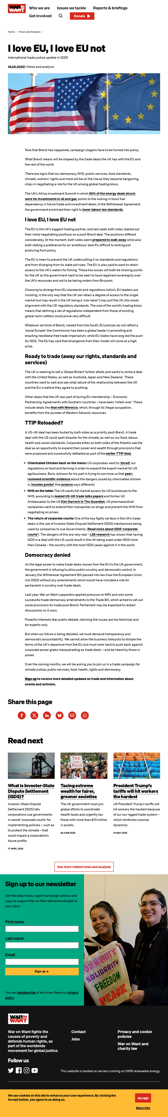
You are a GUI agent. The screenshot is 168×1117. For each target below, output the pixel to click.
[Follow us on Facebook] (19, 1070)
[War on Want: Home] (17, 8)
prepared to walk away (109, 240)
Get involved (40, 15)
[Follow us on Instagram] (27, 1070)
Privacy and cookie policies (135, 1034)
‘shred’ (125, 463)
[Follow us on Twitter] (11, 1070)
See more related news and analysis (84, 867)
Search (61, 15)
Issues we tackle (71, 7)
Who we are (39, 7)
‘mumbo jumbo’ (42, 484)
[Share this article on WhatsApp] (85, 715)
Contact (78, 1031)
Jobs (75, 1039)
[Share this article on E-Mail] (72, 715)
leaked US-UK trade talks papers (79, 496)
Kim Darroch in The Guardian (83, 501)
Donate (79, 16)
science (67, 484)
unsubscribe (26, 992)
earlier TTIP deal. (118, 453)
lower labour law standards (103, 209)
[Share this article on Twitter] (34, 715)
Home (11, 31)
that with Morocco (64, 407)
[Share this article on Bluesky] (59, 715)
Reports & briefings (110, 7)
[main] (84, 449)
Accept (143, 1098)
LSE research (100, 534)
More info (143, 1108)
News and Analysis (30, 31)
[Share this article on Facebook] (22, 715)
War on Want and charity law (133, 1046)
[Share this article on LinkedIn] (47, 715)
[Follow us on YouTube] (35, 1070)
